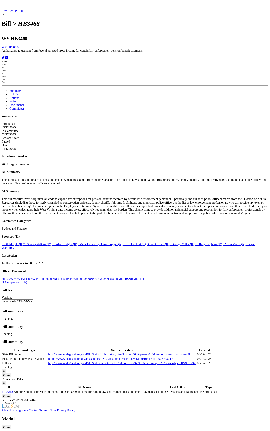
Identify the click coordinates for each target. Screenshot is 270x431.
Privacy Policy (66, 410)
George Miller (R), (184, 244)
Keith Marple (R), (14, 244)
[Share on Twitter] (3, 57)
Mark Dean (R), (90, 244)
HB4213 (7, 391)
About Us (8, 410)
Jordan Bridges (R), (66, 244)
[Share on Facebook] (6, 57)
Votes (12, 101)
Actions (14, 97)
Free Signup (9, 10)
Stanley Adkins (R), (40, 244)
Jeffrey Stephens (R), (210, 244)
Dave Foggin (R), (113, 244)
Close (6, 375)
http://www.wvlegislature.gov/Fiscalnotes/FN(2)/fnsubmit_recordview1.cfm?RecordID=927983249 (110, 358)
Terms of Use (47, 410)
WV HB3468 (10, 47)
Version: (7, 297)
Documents (16, 105)
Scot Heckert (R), (136, 244)
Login (21, 10)
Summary (15, 90)
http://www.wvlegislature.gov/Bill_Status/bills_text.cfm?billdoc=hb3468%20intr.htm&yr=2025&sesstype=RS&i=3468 (122, 363)
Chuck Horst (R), (160, 244)
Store (25, 410)
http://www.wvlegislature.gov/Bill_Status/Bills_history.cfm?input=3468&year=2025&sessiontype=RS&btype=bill (73, 278)
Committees (16, 108)
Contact (34, 410)
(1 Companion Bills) (14, 282)
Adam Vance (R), (236, 244)
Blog (18, 410)
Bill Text (14, 94)
